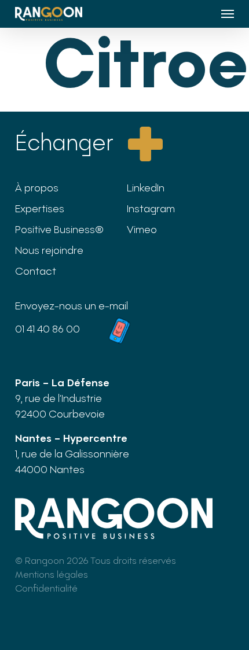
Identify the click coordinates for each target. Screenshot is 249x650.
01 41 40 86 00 (47, 328)
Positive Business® (59, 229)
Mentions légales (51, 574)
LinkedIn (145, 187)
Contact (35, 271)
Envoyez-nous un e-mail (71, 305)
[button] (227, 14)
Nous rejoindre (49, 250)
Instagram (151, 208)
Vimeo (142, 229)
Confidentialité (46, 588)
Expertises (39, 208)
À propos (36, 187)
